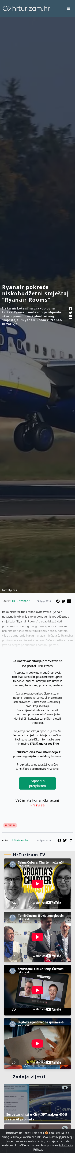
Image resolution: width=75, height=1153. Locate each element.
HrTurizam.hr (21, 601)
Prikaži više (66, 1145)
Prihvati (38, 1149)
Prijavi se (37, 805)
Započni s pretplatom (37, 783)
